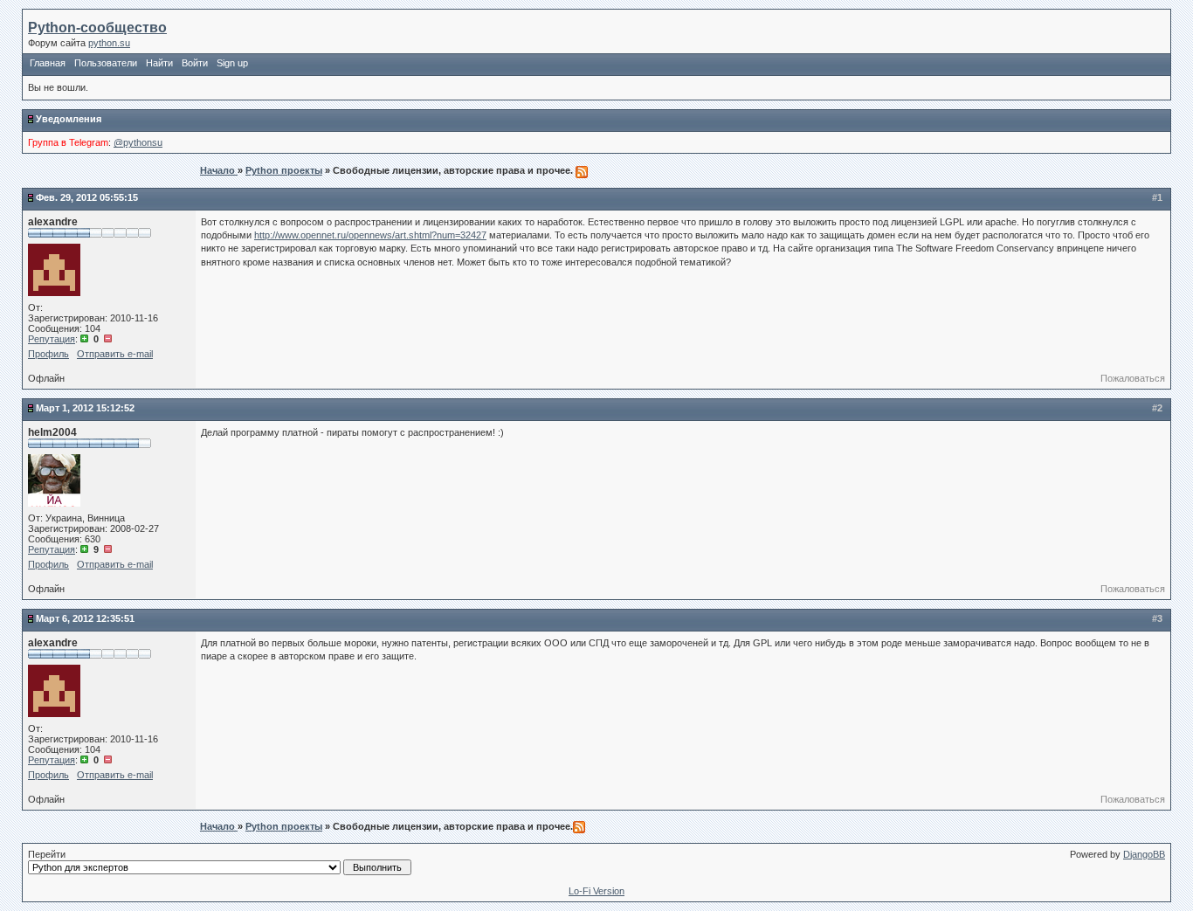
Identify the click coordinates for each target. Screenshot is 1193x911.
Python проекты (283, 170)
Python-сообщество (97, 27)
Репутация (51, 339)
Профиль (48, 354)
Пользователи (105, 63)
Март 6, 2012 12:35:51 (85, 618)
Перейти (47, 854)
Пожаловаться (1132, 378)
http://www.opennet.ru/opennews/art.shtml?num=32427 (370, 235)
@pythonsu (138, 142)
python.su (109, 43)
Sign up (232, 63)
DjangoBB (1144, 854)
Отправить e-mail (115, 354)
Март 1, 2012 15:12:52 (85, 408)
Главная (48, 63)
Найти (159, 63)
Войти (195, 63)
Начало (219, 170)
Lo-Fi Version (596, 891)
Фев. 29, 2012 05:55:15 (87, 197)
